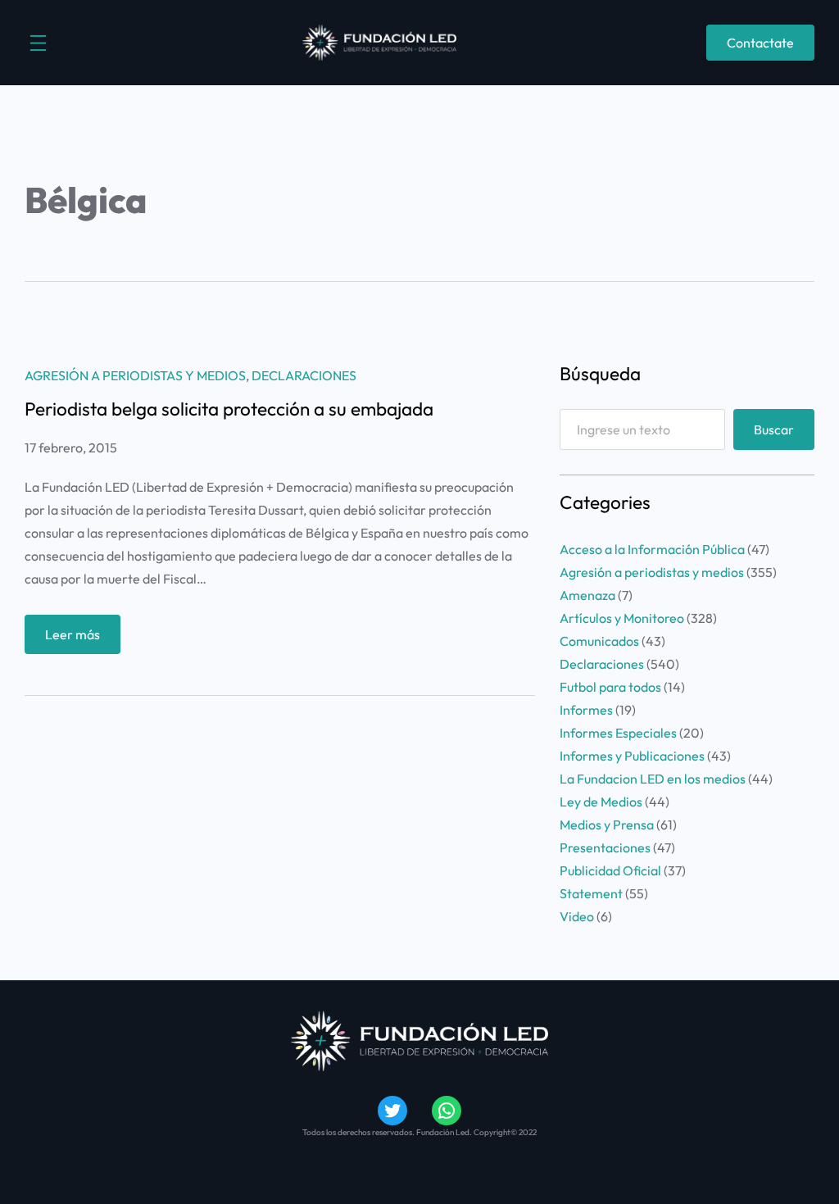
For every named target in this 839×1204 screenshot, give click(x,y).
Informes (586, 710)
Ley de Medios (601, 801)
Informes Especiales (618, 733)
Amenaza (587, 595)
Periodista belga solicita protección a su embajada (229, 409)
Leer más (82, 639)
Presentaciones (605, 847)
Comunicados (599, 641)
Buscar (774, 429)
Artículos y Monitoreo (622, 618)
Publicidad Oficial (610, 870)
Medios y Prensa (607, 824)
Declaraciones (304, 375)
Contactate (760, 42)
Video (577, 916)
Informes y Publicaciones (632, 755)
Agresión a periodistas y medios (135, 375)
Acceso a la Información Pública (652, 549)
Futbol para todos (610, 687)
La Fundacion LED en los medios (653, 778)
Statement (591, 893)
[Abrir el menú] (38, 43)
